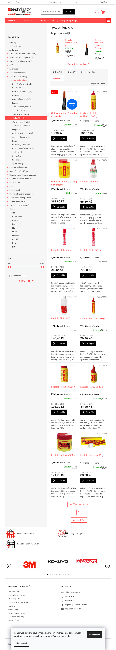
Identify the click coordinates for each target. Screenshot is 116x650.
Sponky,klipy (17, 163)
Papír (11, 186)
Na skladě (19, 275)
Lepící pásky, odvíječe (21, 99)
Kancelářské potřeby (18, 80)
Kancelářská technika (18, 72)
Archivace (13, 50)
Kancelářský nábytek (18, 167)
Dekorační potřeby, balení (20, 61)
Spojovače (16, 160)
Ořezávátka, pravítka (21, 137)
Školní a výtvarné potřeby (20, 197)
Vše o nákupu (55, 2)
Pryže (14, 141)
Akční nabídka (15, 46)
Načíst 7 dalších (79, 504)
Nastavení (21, 643)
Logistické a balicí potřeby (20, 178)
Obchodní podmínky (16, 595)
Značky (12, 209)
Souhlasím (94, 634)
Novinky (12, 42)
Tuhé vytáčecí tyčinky (22, 122)
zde (68, 636)
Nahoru (80, 520)
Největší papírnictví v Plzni (76, 604)
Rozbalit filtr (24, 281)
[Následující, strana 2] (78, 512)
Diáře (11, 65)
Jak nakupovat (14, 598)
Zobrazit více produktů (77, 64)
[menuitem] (11, 20)
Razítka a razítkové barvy (23, 148)
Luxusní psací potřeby (18, 171)
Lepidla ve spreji (20, 110)
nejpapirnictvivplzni (73, 608)
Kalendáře (13, 69)
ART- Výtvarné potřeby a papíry (22, 53)
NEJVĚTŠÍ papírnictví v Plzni (19, 613)
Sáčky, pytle (17, 152)
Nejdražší (72, 72)
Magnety (16, 129)
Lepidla (15, 103)
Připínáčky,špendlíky (21, 144)
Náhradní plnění (14, 620)
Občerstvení (14, 182)
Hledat (68, 11)
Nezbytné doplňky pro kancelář (22, 175)
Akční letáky (13, 609)
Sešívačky (16, 156)
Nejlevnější (57, 72)
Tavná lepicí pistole (21, 114)
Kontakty (12, 606)
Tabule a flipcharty (17, 201)
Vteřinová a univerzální (22, 125)
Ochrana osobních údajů (18, 602)
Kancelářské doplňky (18, 76)
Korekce (16, 95)
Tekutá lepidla (19, 118)
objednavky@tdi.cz (73, 592)
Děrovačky (16, 87)
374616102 (69, 600)
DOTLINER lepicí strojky (22, 91)
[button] (47, 574)
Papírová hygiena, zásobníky (21, 194)
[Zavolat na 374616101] (12, 2)
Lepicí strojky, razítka (22, 106)
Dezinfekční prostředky (22, 84)
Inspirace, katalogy (16, 616)
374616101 (69, 596)
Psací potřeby (15, 190)
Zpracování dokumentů (19, 205)
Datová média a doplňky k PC (21, 57)
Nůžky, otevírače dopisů (22, 133)
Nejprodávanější (88, 72)
